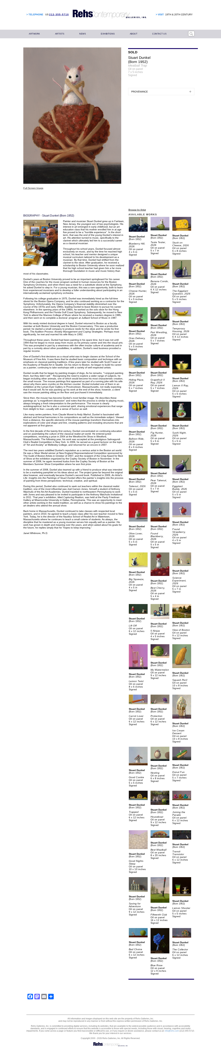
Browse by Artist (137, 209)
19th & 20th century (179, 14)
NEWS (82, 34)
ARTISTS (59, 34)
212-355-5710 (59, 14)
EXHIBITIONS (108, 34)
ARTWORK (34, 34)
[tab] (161, 91)
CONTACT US (159, 34)
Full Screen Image (33, 188)
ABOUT (133, 34)
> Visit (160, 14)
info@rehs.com (172, 1031)
